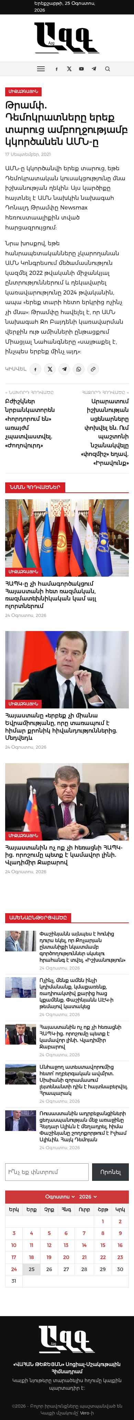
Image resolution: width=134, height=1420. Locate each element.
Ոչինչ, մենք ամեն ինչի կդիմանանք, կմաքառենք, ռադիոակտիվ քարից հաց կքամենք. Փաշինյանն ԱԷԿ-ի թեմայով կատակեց (76, 993)
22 (103, 1257)
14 (84, 1245)
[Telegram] (64, 369)
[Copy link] (93, 369)
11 (31, 1245)
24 (14, 1269)
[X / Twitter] (50, 369)
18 (31, 1257)
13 (66, 1245)
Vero (84, 1413)
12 (49, 1245)
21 (84, 1257)
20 (66, 1257)
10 (13, 1245)
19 (49, 1257)
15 (103, 1245)
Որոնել (110, 1172)
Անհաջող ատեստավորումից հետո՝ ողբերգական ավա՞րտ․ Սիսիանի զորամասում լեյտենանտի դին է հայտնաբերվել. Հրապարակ (84, 1080)
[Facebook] (35, 369)
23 (120, 1257)
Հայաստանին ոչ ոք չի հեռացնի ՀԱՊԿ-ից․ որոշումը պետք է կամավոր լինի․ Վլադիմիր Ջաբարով (64, 855)
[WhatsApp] (79, 369)
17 (14, 1257)
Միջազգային (23, 91)
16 (120, 1245)
